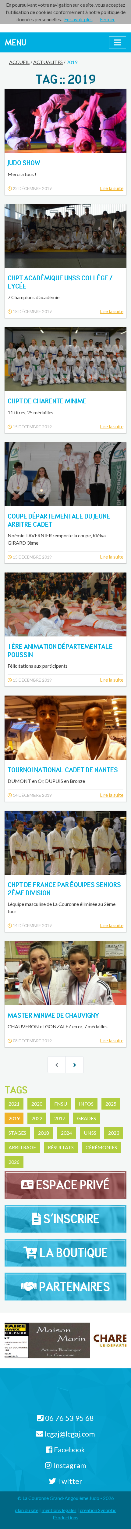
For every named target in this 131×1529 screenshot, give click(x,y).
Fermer (107, 19)
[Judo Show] (65, 121)
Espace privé (72, 1184)
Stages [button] (17, 1133)
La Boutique (72, 1252)
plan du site (26, 1510)
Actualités (48, 62)
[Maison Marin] (35, 1340)
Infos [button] (86, 1104)
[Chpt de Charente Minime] (65, 359)
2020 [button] (36, 1104)
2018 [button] (43, 1133)
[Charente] (96, 1340)
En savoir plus (78, 19)
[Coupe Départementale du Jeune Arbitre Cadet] (65, 474)
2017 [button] (59, 1118)
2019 (71, 62)
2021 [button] (14, 1104)
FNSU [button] (60, 1104)
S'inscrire (70, 1218)
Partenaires (73, 1286)
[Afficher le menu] (117, 42)
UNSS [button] (90, 1133)
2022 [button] (36, 1118)
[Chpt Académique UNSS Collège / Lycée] (65, 236)
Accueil (19, 62)
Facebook (68, 1449)
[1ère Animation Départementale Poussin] (65, 604)
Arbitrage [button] (22, 1147)
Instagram (68, 1465)
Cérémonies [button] (101, 1147)
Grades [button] (86, 1118)
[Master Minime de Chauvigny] (65, 973)
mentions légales (59, 1510)
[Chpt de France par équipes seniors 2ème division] (65, 843)
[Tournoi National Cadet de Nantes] (65, 727)
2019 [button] (14, 1118)
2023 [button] (113, 1133)
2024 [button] (66, 1133)
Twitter (69, 1481)
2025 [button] (110, 1104)
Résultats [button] (61, 1147)
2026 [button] (14, 1162)
